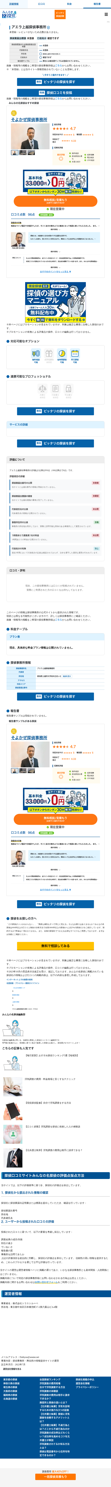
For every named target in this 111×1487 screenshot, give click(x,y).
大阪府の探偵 (10, 1391)
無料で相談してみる (55, 946)
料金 (69, 4)
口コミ (41, 4)
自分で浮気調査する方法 (52, 1387)
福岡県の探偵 (10, 1395)
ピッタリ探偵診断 (60, 14)
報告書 (97, 4)
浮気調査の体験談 (49, 1391)
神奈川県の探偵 (11, 1383)
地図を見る (67, 676)
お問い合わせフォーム (46, 1282)
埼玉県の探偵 (10, 1387)
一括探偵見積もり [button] (55, 1476)
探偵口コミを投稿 (56, 93)
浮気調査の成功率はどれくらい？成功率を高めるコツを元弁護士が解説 (55, 1437)
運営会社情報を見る (12, 1369)
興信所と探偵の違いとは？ (53, 1402)
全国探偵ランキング (50, 1379)
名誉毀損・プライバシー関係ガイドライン (23, 983)
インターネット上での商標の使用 (20, 980)
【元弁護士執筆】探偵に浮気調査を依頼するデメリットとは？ (55, 1418)
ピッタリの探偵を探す (56, 82)
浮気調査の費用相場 (50, 1383)
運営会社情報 (83, 1383)
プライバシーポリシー (87, 1387)
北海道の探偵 (10, 1399)
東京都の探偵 (10, 1379)
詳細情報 (13, 4)
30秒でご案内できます (55, 201)
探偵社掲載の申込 (85, 1379)
